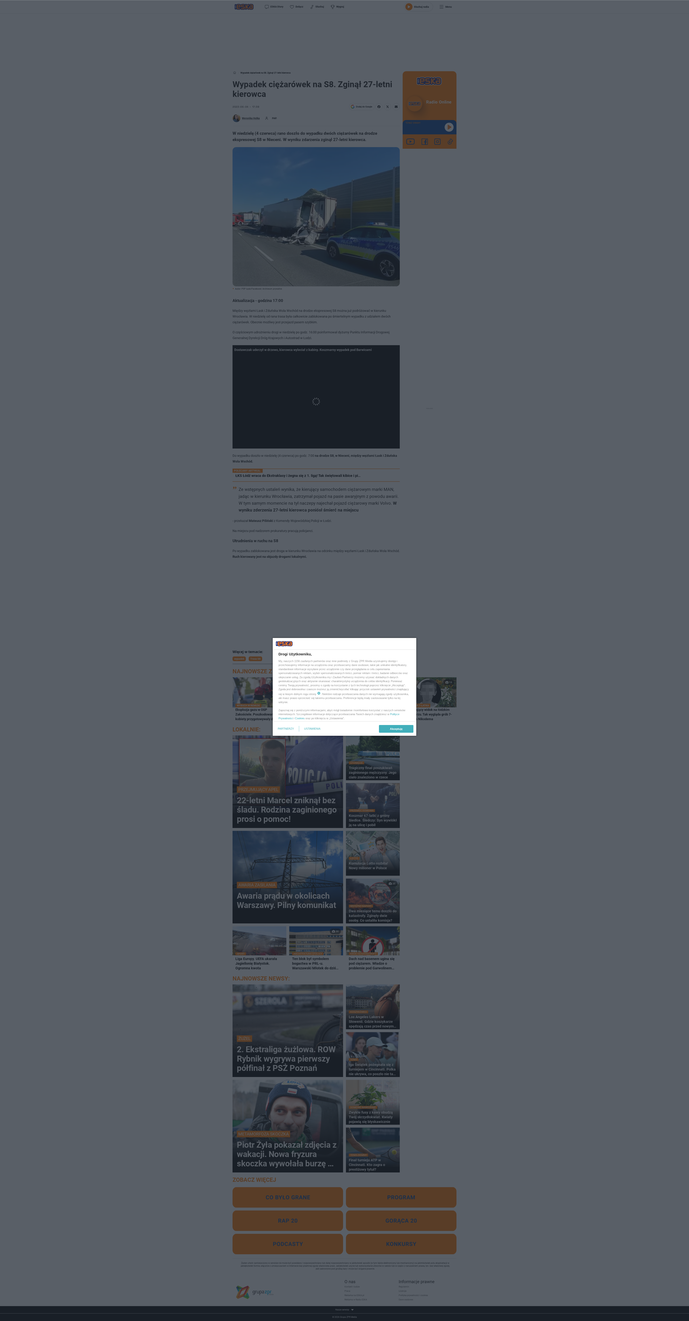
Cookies (300, 718)
